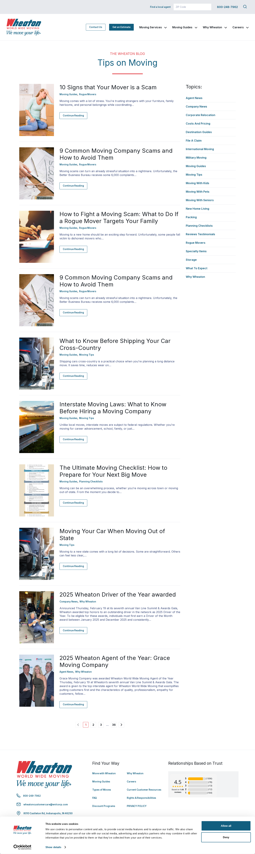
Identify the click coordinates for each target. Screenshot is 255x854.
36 (114, 724)
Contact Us (95, 27)
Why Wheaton (212, 27)
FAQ (94, 797)
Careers (238, 27)
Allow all (226, 825)
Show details (53, 847)
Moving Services (150, 27)
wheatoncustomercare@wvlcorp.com (45, 804)
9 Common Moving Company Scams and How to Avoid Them (116, 154)
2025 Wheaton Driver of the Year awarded (118, 594)
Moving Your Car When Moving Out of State (112, 534)
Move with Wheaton (104, 773)
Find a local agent (160, 7)
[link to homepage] (23, 27)
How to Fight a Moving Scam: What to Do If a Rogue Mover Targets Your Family (119, 217)
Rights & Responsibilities (141, 797)
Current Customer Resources (144, 789)
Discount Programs (103, 806)
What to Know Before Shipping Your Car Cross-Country (115, 344)
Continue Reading (73, 115)
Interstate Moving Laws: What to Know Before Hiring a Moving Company (113, 408)
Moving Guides (182, 27)
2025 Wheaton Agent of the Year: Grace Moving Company (115, 661)
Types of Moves (101, 789)
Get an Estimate (121, 27)
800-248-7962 (227, 7)
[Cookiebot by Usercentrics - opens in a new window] (22, 847)
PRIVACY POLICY (137, 806)
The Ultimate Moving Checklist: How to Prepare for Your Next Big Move (113, 471)
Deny (226, 837)
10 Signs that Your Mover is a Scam (108, 87)
